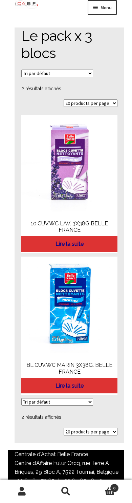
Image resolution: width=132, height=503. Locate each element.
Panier (102, 485)
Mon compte (22, 491)
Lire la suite (70, 244)
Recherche (66, 491)
